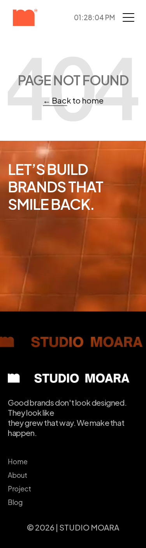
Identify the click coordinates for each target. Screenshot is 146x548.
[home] (33, 17)
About (17, 475)
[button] (128, 17)
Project (19, 488)
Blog (15, 502)
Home (18, 461)
